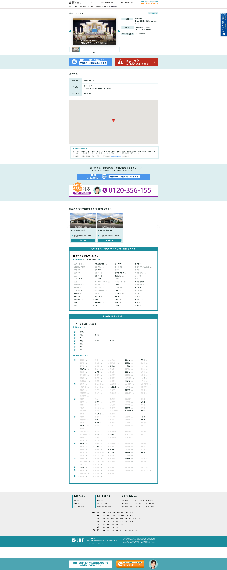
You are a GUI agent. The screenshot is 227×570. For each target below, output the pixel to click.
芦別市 (145, 360)
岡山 (104, 524)
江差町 (99, 372)
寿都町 (145, 411)
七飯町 (114, 435)
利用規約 (76, 503)
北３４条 (79, 297)
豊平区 (114, 341)
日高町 (99, 447)
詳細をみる (83, 240)
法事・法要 (138, 503)
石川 (130, 518)
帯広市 (129, 381)
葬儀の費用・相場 (127, 506)
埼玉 (114, 515)
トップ (91, 2)
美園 (138, 303)
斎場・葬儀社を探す (107, 2)
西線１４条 (100, 276)
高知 (117, 527)
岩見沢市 (84, 369)
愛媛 (104, 527)
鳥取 (117, 524)
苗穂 (98, 300)
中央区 (84, 341)
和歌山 (126, 521)
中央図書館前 (141, 282)
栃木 (131, 515)
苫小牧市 (84, 426)
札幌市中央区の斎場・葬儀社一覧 (99, 6)
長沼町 (99, 435)
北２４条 (120, 294)
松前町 (129, 459)
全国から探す (101, 500)
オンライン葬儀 (139, 500)
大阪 (104, 521)
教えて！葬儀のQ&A (127, 2)
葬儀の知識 (125, 500)
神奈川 (109, 515)
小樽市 (145, 378)
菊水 (118, 291)
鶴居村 (145, 420)
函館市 (84, 444)
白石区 (84, 338)
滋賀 (117, 521)
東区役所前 (100, 297)
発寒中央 (140, 306)
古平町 (114, 453)
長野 (121, 518)
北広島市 (115, 387)
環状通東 (99, 303)
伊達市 (145, 417)
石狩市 (114, 366)
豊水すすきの (121, 273)
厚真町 (129, 363)
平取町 (114, 450)
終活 (147, 506)
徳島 (112, 527)
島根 (112, 524)
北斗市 (145, 453)
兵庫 (108, 521)
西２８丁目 (80, 291)
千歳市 (99, 420)
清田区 (99, 335)
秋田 (122, 513)
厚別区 (84, 332)
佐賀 (108, 530)
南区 (83, 350)
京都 (112, 521)
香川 (108, 527)
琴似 (77, 303)
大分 (121, 530)
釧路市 (129, 390)
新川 (118, 303)
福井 (134, 518)
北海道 (104, 513)
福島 (131, 513)
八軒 (118, 300)
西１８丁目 (100, 270)
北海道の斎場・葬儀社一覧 (82, 6)
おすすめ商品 (150, 503)
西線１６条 (80, 279)
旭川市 (129, 360)
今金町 (129, 366)
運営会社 (76, 500)
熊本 (117, 530)
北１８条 (140, 288)
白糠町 (129, 408)
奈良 (121, 521)
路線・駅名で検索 (102, 503)
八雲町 (84, 468)
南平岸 (139, 300)
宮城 (118, 513)
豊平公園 (79, 300)
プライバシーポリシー (80, 506)
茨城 (122, 515)
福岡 (104, 530)
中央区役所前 (101, 264)
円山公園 (99, 279)
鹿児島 (131, 530)
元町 (98, 306)
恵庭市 (129, 372)
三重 (131, 521)
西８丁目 (140, 264)
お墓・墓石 (138, 506)
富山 (125, 518)
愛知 (104, 518)
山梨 (139, 518)
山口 (121, 524)
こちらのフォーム (116, 156)
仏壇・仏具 (149, 500)
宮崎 (125, 530)
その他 (152, 506)
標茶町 (99, 402)
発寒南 (119, 306)
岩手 (114, 513)
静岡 (108, 518)
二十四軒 (140, 294)
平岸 (138, 297)
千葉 (118, 515)
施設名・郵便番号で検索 (104, 506)
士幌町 (145, 402)
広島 (108, 524)
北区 (83, 335)
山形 (127, 513)
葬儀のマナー (126, 503)
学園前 (78, 294)
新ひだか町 (130, 411)
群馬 (127, 515)
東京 (104, 515)
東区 (83, 347)
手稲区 (99, 341)
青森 (109, 513)
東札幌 (119, 297)
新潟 (117, 518)
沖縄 (136, 530)
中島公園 (120, 276)
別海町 (129, 453)
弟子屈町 (100, 423)
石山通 (119, 285)
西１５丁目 (120, 264)
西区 (83, 344)
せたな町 (100, 414)
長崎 (112, 530)
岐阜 (112, 518)
